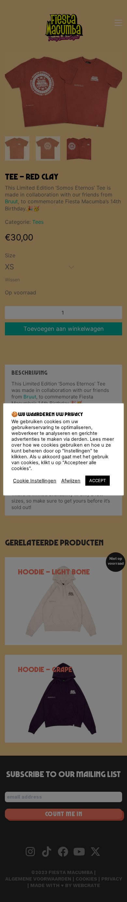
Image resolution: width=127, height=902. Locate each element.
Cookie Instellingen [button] (34, 481)
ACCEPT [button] (97, 480)
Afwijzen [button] (70, 481)
